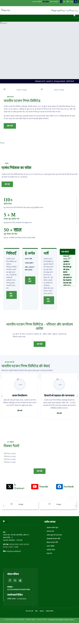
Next (77, 396)
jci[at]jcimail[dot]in (14, 551)
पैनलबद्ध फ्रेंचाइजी (57, 81)
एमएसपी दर (47, 81)
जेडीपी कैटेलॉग (68, 81)
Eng (71, 1)
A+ (64, 1)
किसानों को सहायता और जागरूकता (59, 395)
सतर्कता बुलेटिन (29, 263)
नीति (36, 611)
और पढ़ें (7, 184)
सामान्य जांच (50, 531)
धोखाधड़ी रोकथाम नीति (53, 539)
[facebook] (10, 580)
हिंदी (68, 1)
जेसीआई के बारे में (38, 81)
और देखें (39, 344)
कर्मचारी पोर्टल (51, 550)
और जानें (10, 126)
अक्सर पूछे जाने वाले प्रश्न (54, 535)
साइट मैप (49, 553)
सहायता (42, 611)
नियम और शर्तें (29, 611)
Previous (2, 396)
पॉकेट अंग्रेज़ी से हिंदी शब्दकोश (29, 268)
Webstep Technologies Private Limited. (61, 620)
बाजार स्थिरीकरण (19, 395)
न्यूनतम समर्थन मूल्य (52, 527)
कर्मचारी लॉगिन (49, 611)
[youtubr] (20, 580)
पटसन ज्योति (28, 259)
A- (58, 1)
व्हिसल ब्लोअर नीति (52, 542)
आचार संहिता (50, 546)
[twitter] (15, 580)
